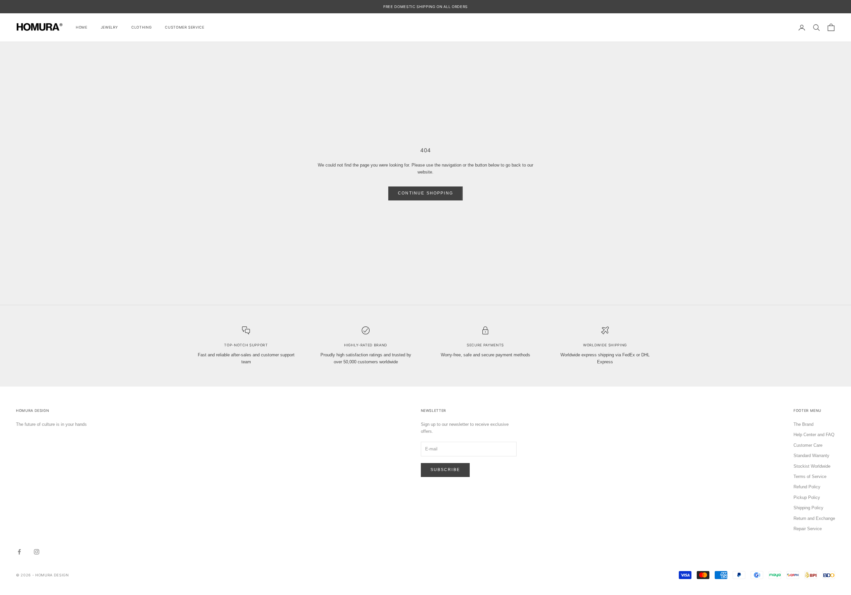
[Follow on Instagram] (36, 551)
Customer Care (807, 445)
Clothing (141, 27)
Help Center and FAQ (813, 434)
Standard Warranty (811, 455)
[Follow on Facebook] (19, 551)
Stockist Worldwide (811, 466)
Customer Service (184, 27)
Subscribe (445, 469)
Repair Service (807, 528)
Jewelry (109, 27)
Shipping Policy (808, 507)
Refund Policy (806, 486)
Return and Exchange (814, 518)
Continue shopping (425, 193)
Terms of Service (809, 476)
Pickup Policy (806, 497)
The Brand (803, 424)
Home (81, 27)
